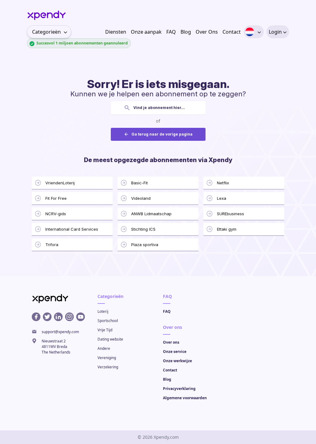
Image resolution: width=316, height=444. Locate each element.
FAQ (171, 31)
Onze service (174, 351)
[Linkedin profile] (58, 317)
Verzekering (108, 367)
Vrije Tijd (105, 330)
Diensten (115, 31)
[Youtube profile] (80, 317)
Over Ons (207, 31)
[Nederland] (249, 31)
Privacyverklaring (179, 388)
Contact (231, 31)
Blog (186, 31)
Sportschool (108, 320)
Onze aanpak (146, 31)
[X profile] (47, 317)
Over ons (171, 342)
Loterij (103, 311)
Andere (104, 348)
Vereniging (107, 357)
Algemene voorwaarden (185, 397)
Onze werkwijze (177, 360)
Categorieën (46, 31)
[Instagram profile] (69, 317)
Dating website (110, 339)
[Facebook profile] (36, 317)
